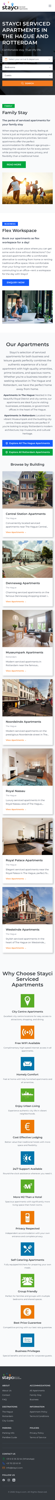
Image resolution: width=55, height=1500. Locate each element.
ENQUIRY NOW (16, 282)
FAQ (4, 1399)
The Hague (7, 1412)
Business (34, 1399)
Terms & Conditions (39, 1416)
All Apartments (37, 1390)
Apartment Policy (38, 1412)
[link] (15, 5)
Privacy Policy (37, 1433)
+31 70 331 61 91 (13, 1463)
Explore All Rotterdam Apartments (29, 452)
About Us (6, 1390)
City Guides (8, 1420)
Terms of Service (38, 1437)
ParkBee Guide (9, 1437)
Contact (6, 1395)
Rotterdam (7, 1416)
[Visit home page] (27, 1376)
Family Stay (35, 1395)
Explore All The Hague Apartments (29, 443)
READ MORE (14, 164)
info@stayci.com (14, 1468)
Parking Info (8, 1433)
